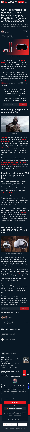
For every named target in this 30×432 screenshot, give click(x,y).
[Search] (27, 353)
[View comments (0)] (8, 36)
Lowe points (23, 212)
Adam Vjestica (8, 31)
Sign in (26, 2)
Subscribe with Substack (16, 408)
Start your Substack (11, 425)
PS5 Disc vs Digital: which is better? (10, 372)
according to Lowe (7, 192)
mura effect (18, 274)
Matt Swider (11, 365)
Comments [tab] (5, 334)
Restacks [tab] (11, 334)
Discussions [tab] (13, 353)
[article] (15, 362)
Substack (7, 428)
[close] (25, 379)
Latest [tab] (7, 353)
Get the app (22, 425)
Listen (26, 31)
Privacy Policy (17, 415)
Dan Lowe (4, 137)
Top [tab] (3, 353)
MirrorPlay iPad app (7, 148)
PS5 (2, 7)
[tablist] (8, 334)
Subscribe (21, 2)
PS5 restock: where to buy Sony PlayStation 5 (9, 359)
